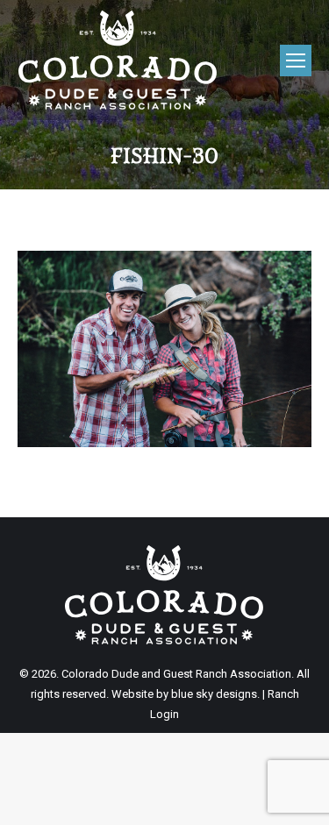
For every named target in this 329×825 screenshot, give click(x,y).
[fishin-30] (164, 349)
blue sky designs (214, 694)
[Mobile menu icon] (295, 60)
